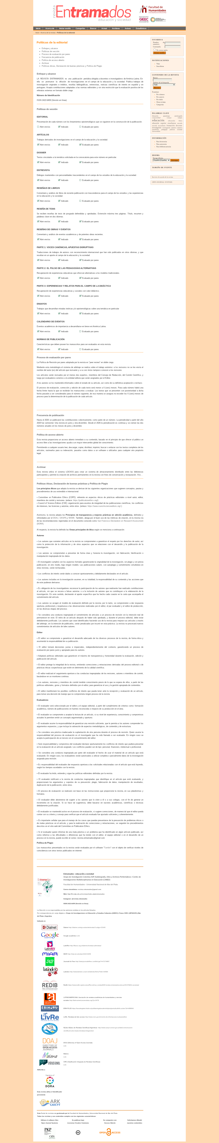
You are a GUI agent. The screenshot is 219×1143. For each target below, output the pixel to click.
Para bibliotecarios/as (163, 146)
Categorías (160, 104)
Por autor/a (160, 97)
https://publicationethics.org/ (85, 500)
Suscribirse (160, 66)
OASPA (63, 518)
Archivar (45, 63)
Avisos (128, 28)
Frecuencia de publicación (53, 57)
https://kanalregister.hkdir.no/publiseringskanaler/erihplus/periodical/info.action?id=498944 (103, 1008)
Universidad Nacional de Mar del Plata (102, 884)
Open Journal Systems (162, 182)
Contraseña (157, 47)
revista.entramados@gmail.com (89, 889)
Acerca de (49, 28)
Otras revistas (161, 102)
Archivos (116, 28)
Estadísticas (141, 28)
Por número (160, 94)
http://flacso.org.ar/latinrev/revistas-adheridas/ (85, 945)
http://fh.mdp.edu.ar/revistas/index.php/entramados (86, 894)
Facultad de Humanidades (74, 884)
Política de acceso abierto (53, 60)
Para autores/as (161, 144)
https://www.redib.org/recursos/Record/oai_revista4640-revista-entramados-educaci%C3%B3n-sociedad (103, 985)
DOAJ (55, 518)
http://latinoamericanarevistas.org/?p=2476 (84, 1000)
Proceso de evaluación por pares (56, 54)
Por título (159, 99)
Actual (104, 28)
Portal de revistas (47, 1113)
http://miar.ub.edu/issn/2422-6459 (79, 954)
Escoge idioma (158, 158)
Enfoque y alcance (50, 48)
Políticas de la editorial (66, 33)
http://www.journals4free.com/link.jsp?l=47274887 (93, 961)
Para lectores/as (161, 141)
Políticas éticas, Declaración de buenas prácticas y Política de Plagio (72, 66)
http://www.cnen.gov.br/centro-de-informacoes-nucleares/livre (106, 1017)
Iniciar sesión (65, 28)
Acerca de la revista (48, 33)
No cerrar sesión (162, 50)
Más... (140, 475)
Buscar (93, 28)
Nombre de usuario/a (158, 43)
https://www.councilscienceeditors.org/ (104, 506)
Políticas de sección (50, 51)
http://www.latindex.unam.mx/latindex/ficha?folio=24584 (89, 972)
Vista (158, 64)
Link (78, 936)
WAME (72, 518)
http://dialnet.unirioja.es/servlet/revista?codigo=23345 (87, 927)
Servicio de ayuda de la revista (162, 177)
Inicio (38, 28)
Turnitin (107, 848)
